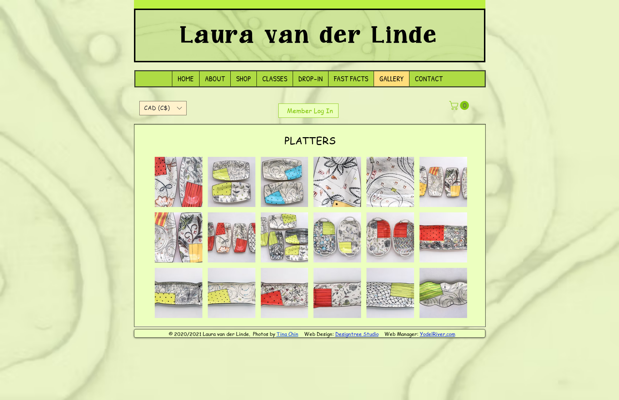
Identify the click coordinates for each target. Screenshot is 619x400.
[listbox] (163, 108)
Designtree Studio (357, 333)
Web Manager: (402, 333)
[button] (163, 108)
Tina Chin (287, 333)
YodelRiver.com (437, 333)
